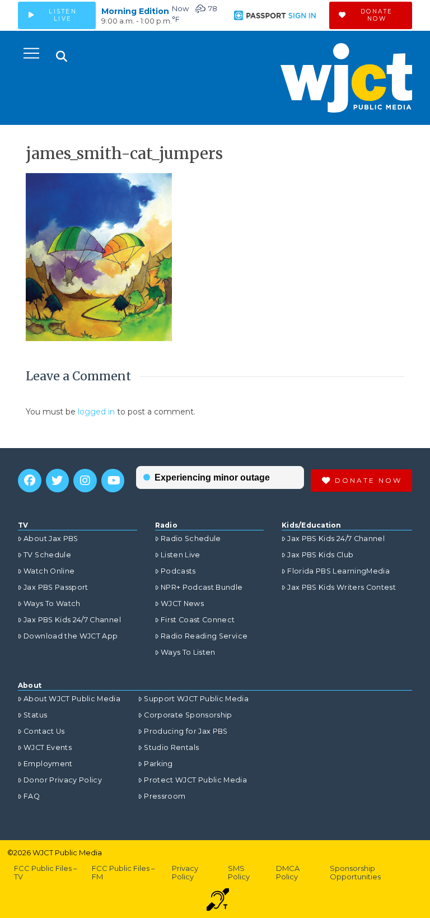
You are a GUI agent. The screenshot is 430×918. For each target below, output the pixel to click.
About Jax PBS (51, 538)
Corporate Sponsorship (188, 715)
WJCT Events (48, 747)
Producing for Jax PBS (185, 731)
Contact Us (44, 731)
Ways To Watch (52, 603)
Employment (48, 763)
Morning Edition (135, 11)
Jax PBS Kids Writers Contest (341, 587)
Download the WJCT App (71, 636)
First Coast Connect (198, 620)
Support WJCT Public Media (196, 699)
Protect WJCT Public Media (195, 780)
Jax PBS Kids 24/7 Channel (72, 620)
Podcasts (178, 571)
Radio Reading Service (204, 636)
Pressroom (164, 796)
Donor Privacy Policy (63, 780)
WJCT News (182, 603)
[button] (31, 53)
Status (35, 715)
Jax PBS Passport (56, 587)
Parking (158, 763)
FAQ (32, 796)
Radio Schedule (191, 538)
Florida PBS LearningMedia (338, 571)
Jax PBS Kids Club (320, 555)
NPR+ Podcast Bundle (202, 587)
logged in (96, 412)
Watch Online (49, 571)
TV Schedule (47, 555)
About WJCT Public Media (72, 699)
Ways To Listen (188, 652)
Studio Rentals (171, 747)
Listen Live (180, 555)
